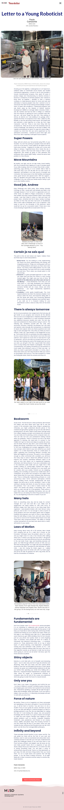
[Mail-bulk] (62, 793)
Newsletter (14, 3)
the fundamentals (34, 625)
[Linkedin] (62, 792)
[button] (60, 3)
